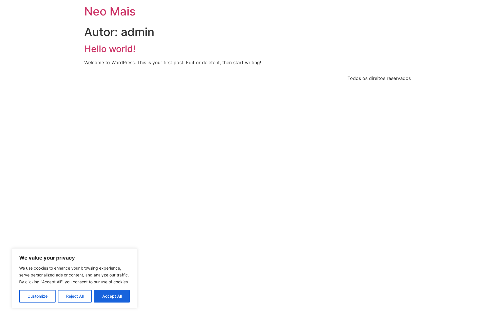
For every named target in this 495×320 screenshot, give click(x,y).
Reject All (75, 296)
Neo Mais (109, 11)
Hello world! (109, 48)
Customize (38, 296)
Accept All (112, 296)
